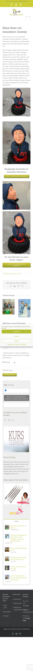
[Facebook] (5, 420)
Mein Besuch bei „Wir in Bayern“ (18, 527)
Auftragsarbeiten (6, 273)
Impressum (23, 344)
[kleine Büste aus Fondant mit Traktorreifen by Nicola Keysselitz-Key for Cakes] (16, 122)
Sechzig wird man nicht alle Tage (18, 568)
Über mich (5, 606)
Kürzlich (16, 521)
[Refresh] (15, 362)
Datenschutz (18, 344)
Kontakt (6, 616)
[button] (4, 308)
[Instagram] (8, 420)
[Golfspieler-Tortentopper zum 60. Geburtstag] (7, 558)
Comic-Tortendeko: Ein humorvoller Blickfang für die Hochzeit (18, 578)
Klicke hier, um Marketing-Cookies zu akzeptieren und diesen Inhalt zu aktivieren (16, 398)
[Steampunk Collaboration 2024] (7, 548)
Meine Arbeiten (18, 273)
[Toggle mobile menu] (29, 17)
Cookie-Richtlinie (10, 344)
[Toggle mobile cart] (26, 17)
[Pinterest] (12, 420)
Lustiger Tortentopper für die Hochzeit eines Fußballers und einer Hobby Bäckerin (18, 538)
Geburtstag (12, 273)
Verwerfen (16, 336)
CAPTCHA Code (7, 370)
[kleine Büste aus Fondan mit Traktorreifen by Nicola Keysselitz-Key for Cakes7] (16, 88)
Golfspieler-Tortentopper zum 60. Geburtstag (18, 558)
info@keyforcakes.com (23, 1)
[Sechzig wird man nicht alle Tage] (7, 567)
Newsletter (6, 612)
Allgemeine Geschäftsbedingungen (16, 608)
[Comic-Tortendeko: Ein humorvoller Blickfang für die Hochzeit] (7, 576)
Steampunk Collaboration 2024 (18, 549)
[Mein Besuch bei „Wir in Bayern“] (7, 526)
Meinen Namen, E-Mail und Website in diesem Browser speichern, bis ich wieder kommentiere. (16, 355)
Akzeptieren (16, 331)
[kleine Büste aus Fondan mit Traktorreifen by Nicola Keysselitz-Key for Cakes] (16, 212)
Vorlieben (16, 341)
